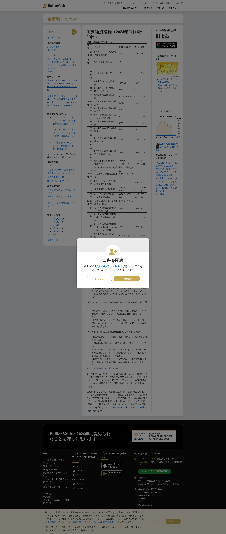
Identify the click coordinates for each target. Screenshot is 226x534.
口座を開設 (127, 278)
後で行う (99, 278)
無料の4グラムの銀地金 (109, 266)
